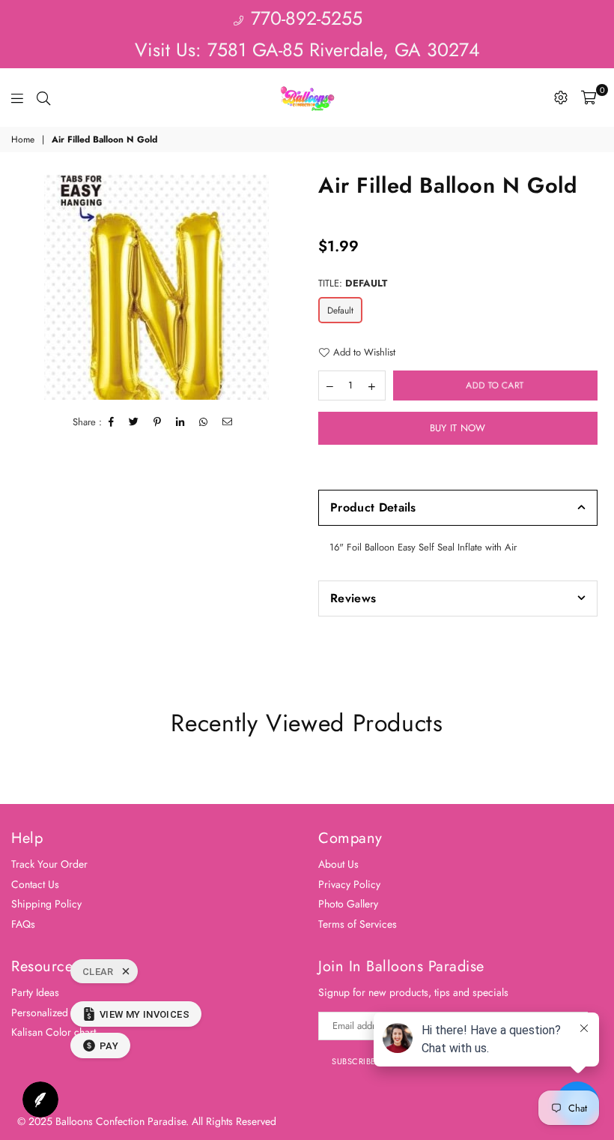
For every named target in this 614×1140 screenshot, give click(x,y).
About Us (338, 864)
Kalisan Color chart (53, 1032)
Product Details (373, 507)
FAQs (23, 924)
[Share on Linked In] (180, 422)
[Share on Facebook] (111, 422)
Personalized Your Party (63, 1012)
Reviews (353, 598)
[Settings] (560, 97)
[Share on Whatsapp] (203, 422)
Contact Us (35, 884)
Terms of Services (357, 924)
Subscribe (354, 1061)
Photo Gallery (348, 903)
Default (340, 310)
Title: (352, 283)
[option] (157, 287)
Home (22, 140)
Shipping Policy (46, 903)
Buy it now (458, 428)
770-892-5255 (303, 18)
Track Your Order (49, 864)
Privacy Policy (349, 884)
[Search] (43, 97)
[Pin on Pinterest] (157, 422)
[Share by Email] (228, 422)
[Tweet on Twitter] (134, 422)
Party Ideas (35, 992)
